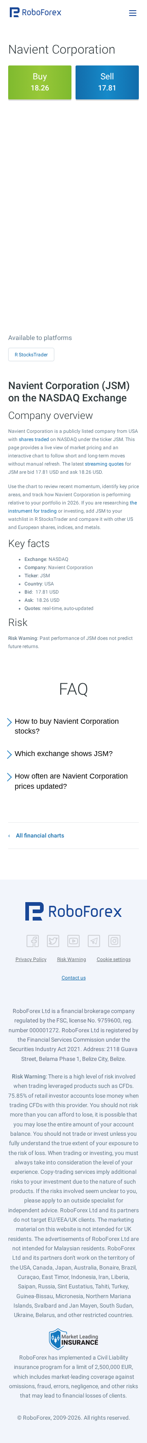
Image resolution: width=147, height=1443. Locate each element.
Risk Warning (71, 959)
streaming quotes (104, 464)
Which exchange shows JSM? (64, 754)
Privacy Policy (31, 959)
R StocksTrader (31, 355)
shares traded (34, 439)
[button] (35, 12)
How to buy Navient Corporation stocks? (67, 726)
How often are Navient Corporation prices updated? (71, 781)
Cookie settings (114, 959)
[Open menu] (132, 13)
